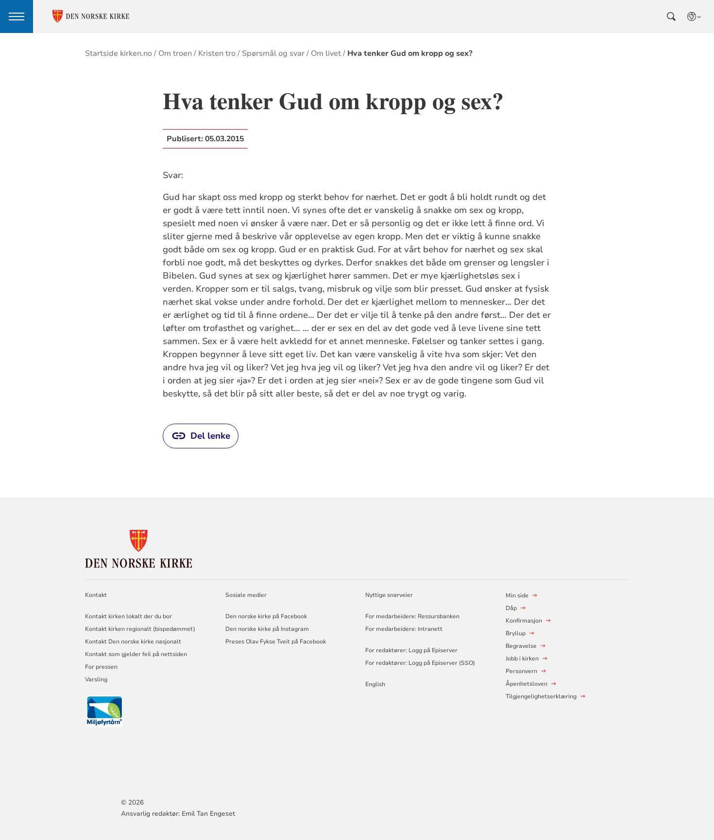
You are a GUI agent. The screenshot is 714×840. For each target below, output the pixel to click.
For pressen (101, 667)
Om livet (326, 53)
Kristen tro (217, 53)
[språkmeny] (694, 16)
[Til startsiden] (138, 548)
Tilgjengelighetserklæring (541, 696)
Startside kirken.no (118, 53)
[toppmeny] (16, 16)
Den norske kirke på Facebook (266, 616)
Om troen (175, 53)
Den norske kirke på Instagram (267, 629)
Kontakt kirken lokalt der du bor (129, 616)
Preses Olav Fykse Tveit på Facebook (275, 641)
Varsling (96, 679)
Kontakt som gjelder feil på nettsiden (136, 654)
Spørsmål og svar (273, 53)
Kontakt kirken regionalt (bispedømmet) (140, 629)
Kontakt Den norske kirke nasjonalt (133, 641)
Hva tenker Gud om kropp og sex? (410, 53)
